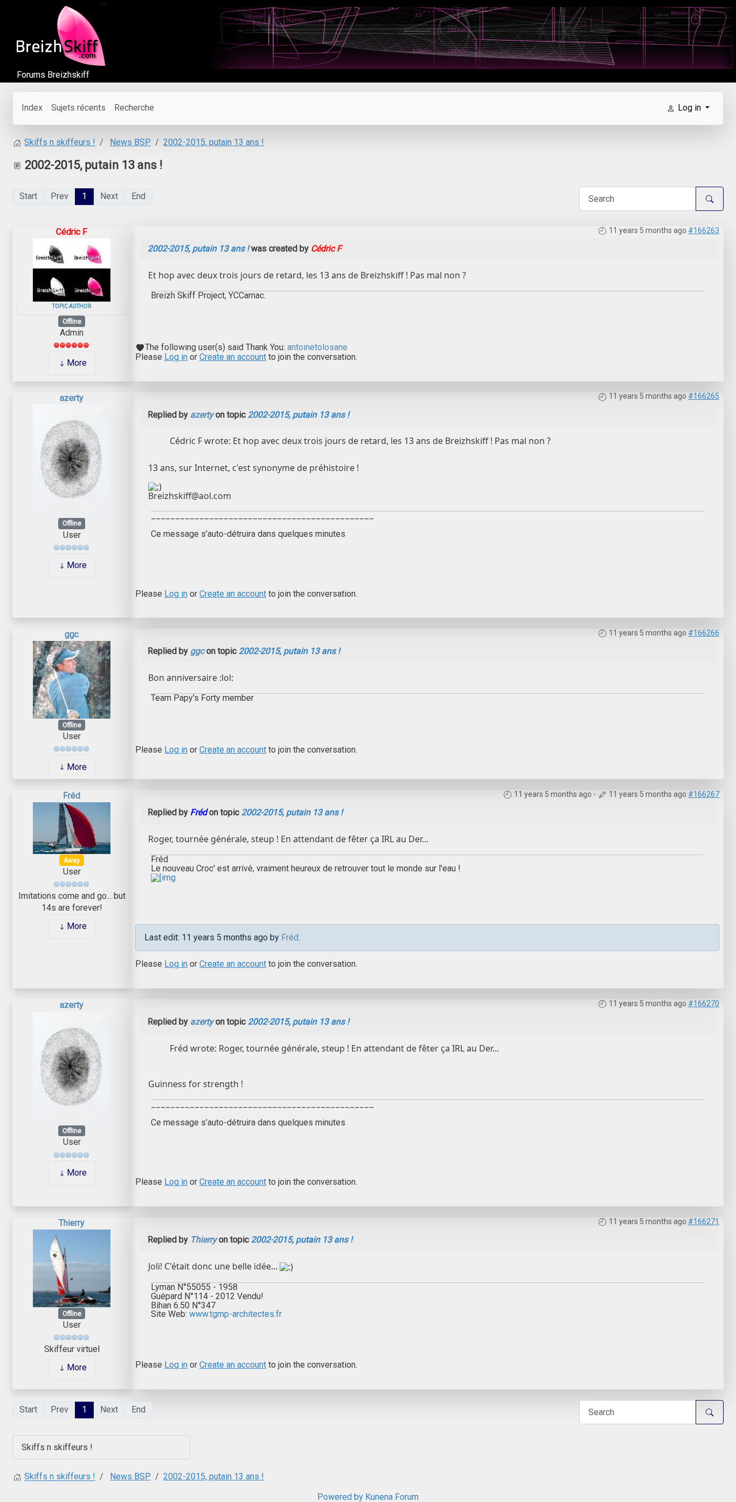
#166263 (703, 230)
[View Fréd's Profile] (71, 827)
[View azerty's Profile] (71, 460)
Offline (72, 321)
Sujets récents (78, 108)
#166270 (703, 1003)
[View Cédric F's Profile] (71, 269)
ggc (72, 634)
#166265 (703, 396)
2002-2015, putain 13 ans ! (198, 248)
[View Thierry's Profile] (71, 1267)
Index (32, 108)
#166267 (703, 794)
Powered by (340, 1497)
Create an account (232, 357)
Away (72, 860)
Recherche (134, 108)
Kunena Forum (392, 1497)
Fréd (71, 795)
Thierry (72, 1223)
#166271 (703, 1221)
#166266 (703, 633)
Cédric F (71, 232)
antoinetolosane (317, 347)
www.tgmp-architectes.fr (235, 1314)
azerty (72, 398)
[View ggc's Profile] (71, 679)
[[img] (163, 877)
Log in (176, 357)
